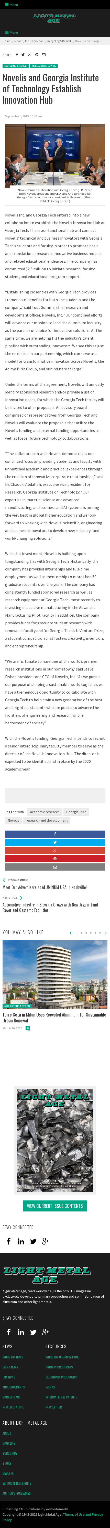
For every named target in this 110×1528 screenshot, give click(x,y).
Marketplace (11, 1397)
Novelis (13, 820)
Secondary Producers (61, 1377)
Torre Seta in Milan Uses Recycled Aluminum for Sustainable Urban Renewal (54, 1017)
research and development (47, 820)
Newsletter (54, 1407)
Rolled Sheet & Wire (44, 65)
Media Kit (9, 1473)
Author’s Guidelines (17, 1493)
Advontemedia (57, 1509)
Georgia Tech (76, 812)
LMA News (9, 1377)
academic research (45, 812)
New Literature (13, 1407)
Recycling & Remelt (15, 65)
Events (50, 1387)
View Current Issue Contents (55, 1205)
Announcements (14, 1387)
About (7, 1433)
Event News (10, 1367)
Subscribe (10, 1453)
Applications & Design (17, 1006)
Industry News (13, 1357)
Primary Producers (59, 1367)
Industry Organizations (63, 1357)
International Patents (62, 1397)
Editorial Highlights (17, 1483)
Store (7, 1463)
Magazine (9, 1443)
